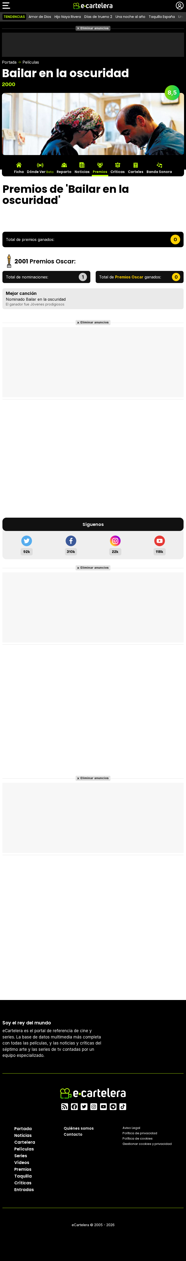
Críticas (22, 1183)
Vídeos (21, 1162)
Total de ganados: (130, 277)
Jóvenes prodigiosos (47, 304)
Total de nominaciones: (27, 277)
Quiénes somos (79, 1128)
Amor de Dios (40, 16)
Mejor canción (21, 293)
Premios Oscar (52, 261)
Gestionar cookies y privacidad (147, 1144)
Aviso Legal (131, 1128)
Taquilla (23, 1176)
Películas (31, 62)
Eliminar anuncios (94, 28)
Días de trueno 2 (98, 16)
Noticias (23, 1135)
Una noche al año (130, 16)
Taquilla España (162, 16)
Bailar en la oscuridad (46, 299)
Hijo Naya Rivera (67, 16)
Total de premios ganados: (30, 239)
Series (20, 1156)
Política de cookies (138, 1138)
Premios (22, 1169)
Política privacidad (140, 1133)
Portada (9, 62)
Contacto (73, 1134)
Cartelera (24, 1142)
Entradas (24, 1190)
